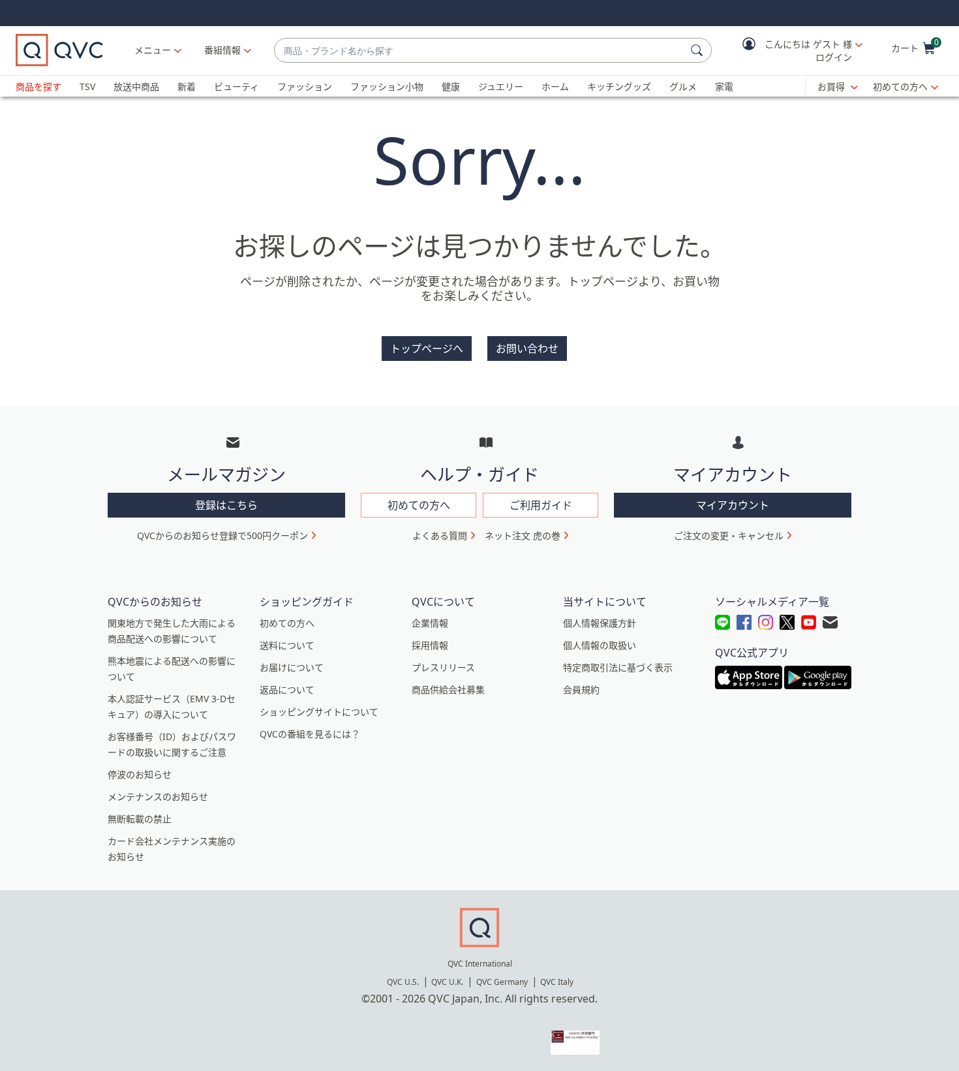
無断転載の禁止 (140, 819)
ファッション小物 (386, 86)
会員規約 (581, 689)
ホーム (555, 86)
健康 (451, 86)
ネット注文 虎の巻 (522, 535)
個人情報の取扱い (599, 645)
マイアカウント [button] (732, 505)
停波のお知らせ (140, 774)
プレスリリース (443, 667)
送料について (287, 645)
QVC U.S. (403, 981)
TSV (87, 86)
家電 (724, 86)
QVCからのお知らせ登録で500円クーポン (222, 535)
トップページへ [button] (426, 348)
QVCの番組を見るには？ (310, 734)
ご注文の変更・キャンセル (729, 535)
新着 (186, 86)
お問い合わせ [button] (527, 348)
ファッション (304, 86)
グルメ (683, 86)
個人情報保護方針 (599, 623)
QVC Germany (502, 981)
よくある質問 (439, 535)
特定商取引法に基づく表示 (618, 667)
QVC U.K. (447, 981)
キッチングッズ (619, 86)
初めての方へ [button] (419, 505)
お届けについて (292, 667)
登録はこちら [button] (226, 505)
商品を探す (38, 86)
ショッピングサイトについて (319, 712)
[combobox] (480, 51)
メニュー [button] (152, 50)
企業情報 (430, 623)
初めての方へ (900, 86)
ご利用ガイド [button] (541, 505)
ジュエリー (500, 86)
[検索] (698, 50)
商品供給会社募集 (448, 689)
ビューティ (236, 86)
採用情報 (430, 645)
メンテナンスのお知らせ (158, 796)
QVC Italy (556, 981)
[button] (793, 50)
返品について (287, 689)
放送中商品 (136, 86)
